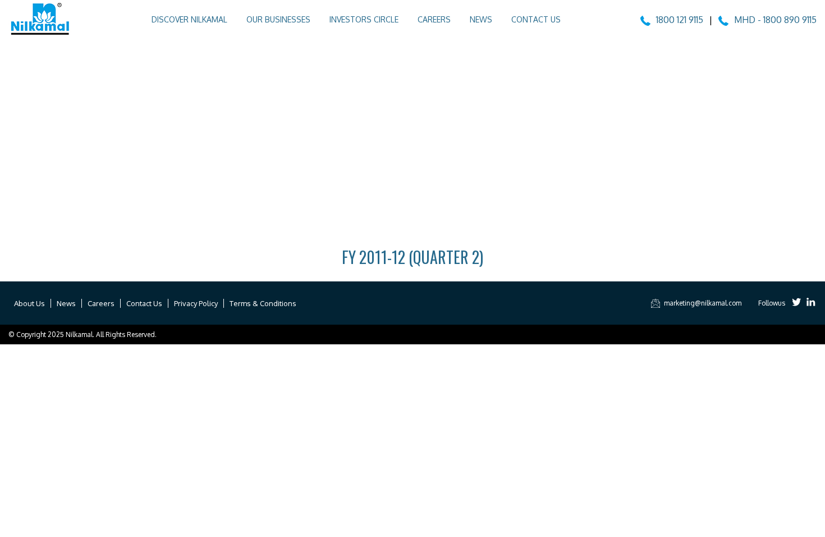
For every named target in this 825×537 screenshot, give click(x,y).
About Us (29, 303)
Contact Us (536, 19)
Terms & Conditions (263, 303)
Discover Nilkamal (189, 19)
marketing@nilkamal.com (702, 303)
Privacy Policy (196, 303)
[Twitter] (797, 303)
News (481, 19)
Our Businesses (278, 19)
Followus (771, 303)
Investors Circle (363, 19)
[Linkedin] (811, 303)
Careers (434, 19)
